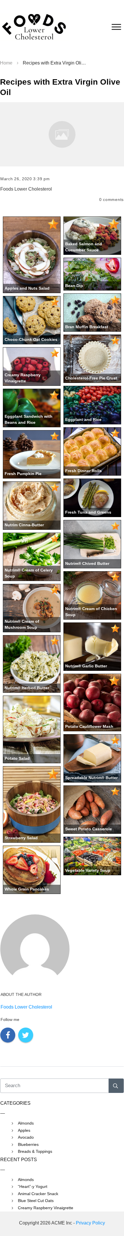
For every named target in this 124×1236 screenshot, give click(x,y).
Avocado (26, 1137)
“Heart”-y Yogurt (32, 1186)
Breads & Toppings (35, 1151)
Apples (24, 1130)
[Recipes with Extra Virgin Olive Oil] (62, 134)
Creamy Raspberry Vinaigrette (45, 1207)
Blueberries (28, 1144)
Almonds (26, 1123)
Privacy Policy (90, 1222)
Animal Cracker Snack (38, 1193)
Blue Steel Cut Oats (36, 1200)
